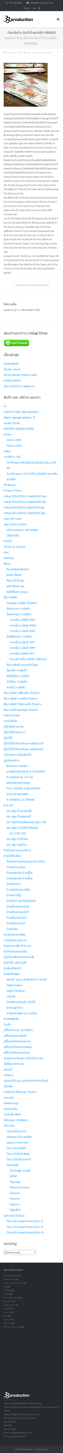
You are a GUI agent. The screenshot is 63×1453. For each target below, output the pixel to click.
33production (27, 1449)
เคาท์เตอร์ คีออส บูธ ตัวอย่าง (20, 1092)
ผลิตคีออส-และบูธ (17, 592)
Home (9, 38)
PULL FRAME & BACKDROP (23, 788)
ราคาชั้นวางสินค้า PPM (22, 648)
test (6, 552)
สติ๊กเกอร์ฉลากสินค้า (15, 1036)
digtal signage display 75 (19, 417)
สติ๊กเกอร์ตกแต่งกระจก (17, 1041)
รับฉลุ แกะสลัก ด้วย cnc (17, 946)
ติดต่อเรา (26, 8)
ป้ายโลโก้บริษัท (12, 856)
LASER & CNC (12, 457)
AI (5, 406)
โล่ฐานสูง (15, 1182)
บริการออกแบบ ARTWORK (22, 530)
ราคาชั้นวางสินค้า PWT (23, 631)
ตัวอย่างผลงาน (10, 1279)
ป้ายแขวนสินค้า (12, 380)
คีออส (7, 563)
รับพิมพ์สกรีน (11, 363)
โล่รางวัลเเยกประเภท (12, 1326)
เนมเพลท (9, 1097)
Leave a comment (43, 52)
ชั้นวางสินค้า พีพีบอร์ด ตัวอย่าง (22, 693)
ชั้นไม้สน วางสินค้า (17, 681)
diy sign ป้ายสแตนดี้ (19, 816)
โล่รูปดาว (15, 1204)
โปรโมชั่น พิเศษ (12, 1114)
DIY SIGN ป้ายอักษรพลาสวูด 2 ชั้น (26, 822)
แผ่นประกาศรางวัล (17, 1142)
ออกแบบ (8, 1075)
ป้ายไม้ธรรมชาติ (16, 923)
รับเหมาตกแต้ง (10, 1305)
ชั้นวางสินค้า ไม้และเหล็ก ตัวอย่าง (22, 704)
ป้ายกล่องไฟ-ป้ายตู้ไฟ (19, 872)
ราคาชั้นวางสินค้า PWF (22, 620)
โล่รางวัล (9, 1125)
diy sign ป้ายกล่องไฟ (19, 811)
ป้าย (5, 1286)
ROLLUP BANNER (17, 794)
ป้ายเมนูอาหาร (15, 1007)
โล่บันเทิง (15, 1193)
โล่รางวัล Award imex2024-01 (25, 1232)
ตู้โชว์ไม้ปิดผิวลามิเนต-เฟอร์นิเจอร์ (23, 743)
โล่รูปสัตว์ (15, 1210)
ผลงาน (6, 1294)
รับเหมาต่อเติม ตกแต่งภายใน (20, 375)
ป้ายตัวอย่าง (14, 884)
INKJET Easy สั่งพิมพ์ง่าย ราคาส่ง (27, 979)
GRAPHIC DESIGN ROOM (19, 428)
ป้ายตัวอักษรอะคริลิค (18, 889)
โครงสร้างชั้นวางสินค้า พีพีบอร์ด (28, 659)
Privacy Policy (13, 490)
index (7, 451)
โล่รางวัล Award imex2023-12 (25, 1227)
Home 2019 (14, 440)
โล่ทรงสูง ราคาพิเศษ (16, 1120)
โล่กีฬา (13, 1176)
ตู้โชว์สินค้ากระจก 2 (15, 732)
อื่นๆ (5, 1315)
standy (11, 996)
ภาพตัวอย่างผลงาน (15, 940)
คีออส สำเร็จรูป (15, 580)
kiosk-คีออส (14, 575)
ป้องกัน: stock (12, 369)
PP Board (9, 485)
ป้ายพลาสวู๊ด (14, 895)
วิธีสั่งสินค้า (13, 535)
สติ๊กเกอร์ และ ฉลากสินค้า (18, 1030)
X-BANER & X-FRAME (21, 799)
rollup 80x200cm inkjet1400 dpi (24, 513)
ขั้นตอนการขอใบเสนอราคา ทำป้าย (26, 861)
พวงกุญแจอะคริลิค (14, 934)
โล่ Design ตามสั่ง (20, 1170)
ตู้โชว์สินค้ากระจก (14, 726)
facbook (39, 8)
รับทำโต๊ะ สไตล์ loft (15, 962)
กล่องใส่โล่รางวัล (16, 1131)
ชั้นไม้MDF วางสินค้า (18, 676)
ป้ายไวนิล (12, 929)
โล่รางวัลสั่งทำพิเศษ (18, 1154)
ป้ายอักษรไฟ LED (17, 917)
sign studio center (15, 524)
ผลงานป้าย (8, 1301)
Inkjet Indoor (15, 985)
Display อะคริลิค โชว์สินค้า (22, 603)
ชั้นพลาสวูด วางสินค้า (19, 614)
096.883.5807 (16, 2)
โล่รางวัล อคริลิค (16, 1148)
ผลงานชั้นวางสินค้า (11, 1297)
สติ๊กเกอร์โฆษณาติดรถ (17, 1052)
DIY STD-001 (18, 833)
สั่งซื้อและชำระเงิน (14, 1064)
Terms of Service (14, 547)
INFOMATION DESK (18, 783)
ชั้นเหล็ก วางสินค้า (17, 670)
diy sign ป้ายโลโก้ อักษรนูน (22, 827)
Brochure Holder (17, 766)
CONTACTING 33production (21, 412)
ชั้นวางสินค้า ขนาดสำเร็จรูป (22, 665)
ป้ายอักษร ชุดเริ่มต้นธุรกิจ (21, 901)
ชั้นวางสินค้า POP (10, 1275)
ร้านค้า (7, 1024)
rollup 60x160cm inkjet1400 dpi (24, 507)
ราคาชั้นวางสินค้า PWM (23, 625)
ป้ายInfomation (16, 867)
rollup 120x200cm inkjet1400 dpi (25, 502)
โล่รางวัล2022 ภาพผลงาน (19, 386)
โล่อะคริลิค (13, 1165)
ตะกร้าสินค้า (10, 721)
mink (29, 52)
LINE (34, 8)
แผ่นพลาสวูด (11, 1103)
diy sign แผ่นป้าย (17, 844)
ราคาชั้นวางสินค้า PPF (22, 642)
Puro (46, 1449)
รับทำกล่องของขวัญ (15, 951)
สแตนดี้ (8, 1069)
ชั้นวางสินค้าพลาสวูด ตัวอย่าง (21, 710)
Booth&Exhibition (18, 569)
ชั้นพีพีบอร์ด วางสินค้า (19, 636)
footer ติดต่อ (12, 423)
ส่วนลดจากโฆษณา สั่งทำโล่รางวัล (23, 1058)
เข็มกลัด (8, 1086)
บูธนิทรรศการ (11, 760)
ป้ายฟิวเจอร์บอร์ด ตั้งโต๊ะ (21, 1002)
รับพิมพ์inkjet (12, 974)
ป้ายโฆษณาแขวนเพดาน (17, 850)
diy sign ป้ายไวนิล (17, 839)
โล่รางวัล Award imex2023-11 (25, 1221)
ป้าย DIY (9, 805)
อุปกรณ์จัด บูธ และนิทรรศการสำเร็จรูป (26, 1080)
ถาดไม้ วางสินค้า (16, 687)
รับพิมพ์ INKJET (13, 968)
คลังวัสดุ (9, 558)
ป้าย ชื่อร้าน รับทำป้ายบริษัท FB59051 (32, 285)
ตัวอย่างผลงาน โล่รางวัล (14, 1283)
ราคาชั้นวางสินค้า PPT (22, 653)
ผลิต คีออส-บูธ (15, 586)
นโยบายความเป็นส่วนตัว (18, 754)
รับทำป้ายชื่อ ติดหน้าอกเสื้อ (19, 957)
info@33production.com (41, 2)
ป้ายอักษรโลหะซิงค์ (17, 912)
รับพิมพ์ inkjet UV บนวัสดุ (22, 1013)
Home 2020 (14, 445)
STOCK (8, 541)
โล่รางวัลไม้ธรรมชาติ (19, 1159)
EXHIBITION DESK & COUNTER (26, 771)
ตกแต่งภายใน (12, 715)
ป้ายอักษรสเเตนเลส (18, 906)
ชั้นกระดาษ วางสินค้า (18, 608)
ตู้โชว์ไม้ (8, 738)
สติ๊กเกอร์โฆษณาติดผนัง (18, 1047)
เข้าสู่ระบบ (16, 310)
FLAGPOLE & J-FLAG (20, 777)
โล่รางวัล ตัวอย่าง (14, 1215)
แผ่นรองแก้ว (11, 1109)
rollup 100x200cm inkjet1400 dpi (25, 496)
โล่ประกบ (15, 1198)
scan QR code (12, 518)
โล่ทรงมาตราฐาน (19, 1187)
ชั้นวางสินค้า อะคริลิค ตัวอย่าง (21, 698)
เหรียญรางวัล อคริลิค (19, 1137)
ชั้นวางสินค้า (11, 597)
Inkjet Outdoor (16, 991)
